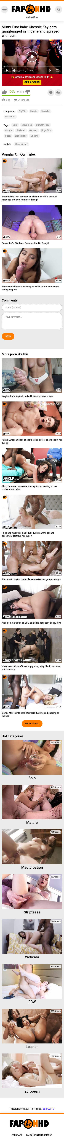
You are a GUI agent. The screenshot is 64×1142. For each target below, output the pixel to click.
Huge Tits (46, 130)
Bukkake (45, 111)
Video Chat (32, 17)
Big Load (21, 130)
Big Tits (22, 111)
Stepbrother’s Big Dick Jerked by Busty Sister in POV (27, 396)
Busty (8, 136)
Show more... (32, 723)
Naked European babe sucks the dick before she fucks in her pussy (32, 441)
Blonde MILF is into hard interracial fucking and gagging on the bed (30, 714)
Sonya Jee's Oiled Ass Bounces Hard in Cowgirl (25, 243)
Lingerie (34, 136)
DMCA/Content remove (39, 1135)
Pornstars (10, 116)
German (33, 130)
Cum (15, 125)
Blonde (33, 111)
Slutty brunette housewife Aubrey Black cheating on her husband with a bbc (29, 488)
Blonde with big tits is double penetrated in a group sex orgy (31, 579)
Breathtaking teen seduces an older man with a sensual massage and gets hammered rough (29, 198)
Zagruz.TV (48, 1108)
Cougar (8, 130)
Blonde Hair (20, 136)
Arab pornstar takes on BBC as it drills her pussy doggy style (31, 623)
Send (8, 336)
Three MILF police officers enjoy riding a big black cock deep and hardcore (31, 668)
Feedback (17, 1135)
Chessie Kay (21, 144)
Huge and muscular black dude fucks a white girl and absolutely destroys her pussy (28, 534)
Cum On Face (42, 125)
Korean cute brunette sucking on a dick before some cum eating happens (30, 288)
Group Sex (27, 125)
